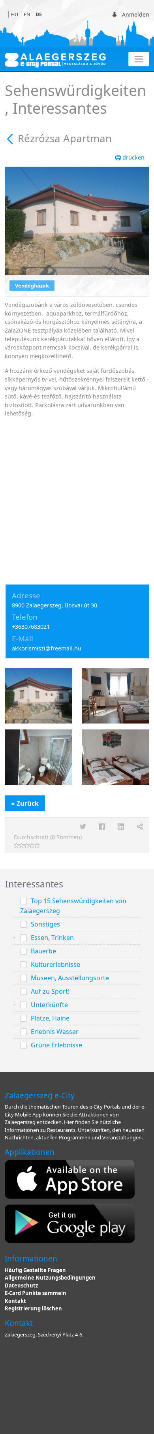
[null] (11, 138)
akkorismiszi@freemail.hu (46, 648)
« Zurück (25, 803)
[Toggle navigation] (138, 59)
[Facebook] (102, 826)
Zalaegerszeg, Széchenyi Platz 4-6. (44, 1334)
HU (14, 14)
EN (27, 14)
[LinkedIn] (121, 826)
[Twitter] (83, 826)
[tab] (77, 884)
